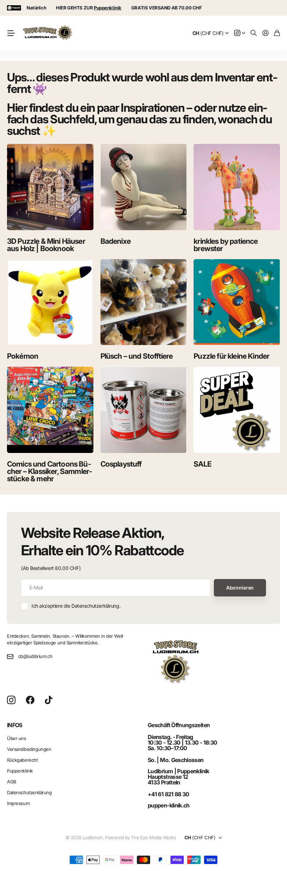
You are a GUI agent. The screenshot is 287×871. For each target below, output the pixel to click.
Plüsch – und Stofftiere (136, 356)
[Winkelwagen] (277, 33)
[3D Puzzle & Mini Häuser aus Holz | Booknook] (50, 187)
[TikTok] (48, 700)
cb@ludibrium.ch (35, 656)
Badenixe (115, 241)
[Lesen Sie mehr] (239, 33)
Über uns (16, 738)
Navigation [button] (11, 33)
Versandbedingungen (29, 749)
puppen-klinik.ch (169, 805)
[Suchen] (254, 33)
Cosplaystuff (121, 464)
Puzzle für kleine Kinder (231, 356)
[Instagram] (11, 700)
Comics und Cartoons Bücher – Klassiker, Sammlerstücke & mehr (49, 471)
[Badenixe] (143, 187)
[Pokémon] (50, 302)
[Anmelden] (265, 33)
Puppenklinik (20, 771)
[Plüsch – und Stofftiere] (143, 302)
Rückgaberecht (22, 760)
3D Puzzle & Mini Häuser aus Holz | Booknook (46, 245)
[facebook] (30, 700)
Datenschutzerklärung (29, 792)
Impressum (18, 803)
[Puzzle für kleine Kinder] (237, 302)
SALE (202, 464)
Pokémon (22, 356)
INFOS (14, 725)
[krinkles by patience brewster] (237, 187)
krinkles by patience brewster (226, 245)
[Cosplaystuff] (143, 410)
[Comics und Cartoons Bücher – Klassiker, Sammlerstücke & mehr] (50, 410)
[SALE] (237, 410)
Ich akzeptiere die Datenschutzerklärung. (75, 606)
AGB (11, 781)
